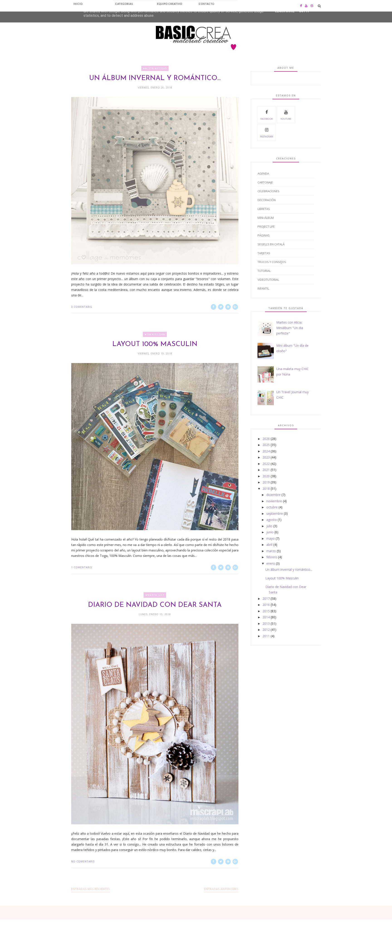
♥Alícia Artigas (155, 68)
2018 (266, 488)
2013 (266, 623)
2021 (266, 470)
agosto (271, 519)
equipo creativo (169, 3)
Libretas (263, 209)
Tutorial (264, 271)
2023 (266, 457)
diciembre (273, 495)
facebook (266, 118)
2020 (266, 476)
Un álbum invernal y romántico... (155, 78)
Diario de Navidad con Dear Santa (155, 605)
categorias (124, 3)
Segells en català (270, 244)
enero (270, 563)
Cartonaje (265, 182)
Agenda (263, 173)
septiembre (274, 513)
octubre (272, 507)
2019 (266, 482)
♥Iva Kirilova (155, 334)
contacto (206, 3)
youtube (286, 118)
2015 (266, 611)
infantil (263, 288)
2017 (266, 598)
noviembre (274, 501)
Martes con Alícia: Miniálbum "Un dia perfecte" (289, 327)
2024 (266, 451)
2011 (266, 636)
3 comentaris (81, 306)
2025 (266, 445)
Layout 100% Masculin (154, 344)
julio (269, 526)
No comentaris (83, 861)
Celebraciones (268, 191)
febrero (271, 557)
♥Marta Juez (154, 595)
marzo (271, 551)
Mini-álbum (265, 218)
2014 (266, 617)
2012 (266, 629)
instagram (266, 136)
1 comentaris (81, 567)
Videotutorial (268, 280)
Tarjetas (263, 253)
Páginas (263, 235)
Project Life (266, 226)
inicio (78, 3)
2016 (266, 604)
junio (270, 532)
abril (269, 544)
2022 (266, 463)
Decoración (266, 200)
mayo (270, 538)
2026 (266, 439)
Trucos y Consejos (271, 262)
